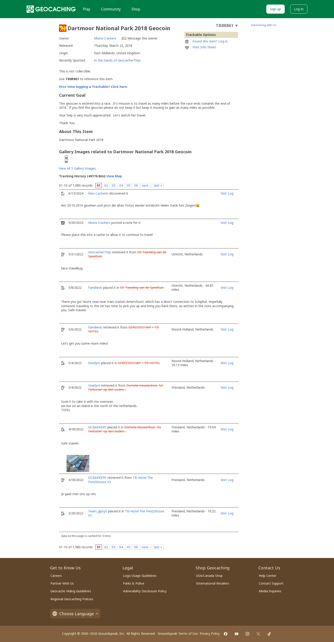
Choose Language (76, 613)
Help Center (267, 575)
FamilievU (95, 287)
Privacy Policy (210, 633)
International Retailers (212, 583)
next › (146, 185)
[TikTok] (269, 634)
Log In (299, 9)
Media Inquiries (270, 591)
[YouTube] (236, 634)
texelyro (94, 363)
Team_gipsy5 (97, 511)
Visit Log (227, 193)
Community (111, 9)
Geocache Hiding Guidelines (70, 591)
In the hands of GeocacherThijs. (117, 60)
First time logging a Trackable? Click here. (93, 86)
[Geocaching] (51, 9)
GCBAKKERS (97, 427)
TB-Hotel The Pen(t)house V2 (126, 513)
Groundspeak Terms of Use (178, 633)
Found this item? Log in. (210, 41)
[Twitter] (258, 634)
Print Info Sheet (204, 47)
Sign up (275, 9)
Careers (56, 575)
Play (86, 9)
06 (136, 185)
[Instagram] (247, 634)
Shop (136, 9)
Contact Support (271, 583)
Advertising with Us (263, 25)
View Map (114, 176)
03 (113, 185)
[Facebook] (225, 634)
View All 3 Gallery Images (77, 168)
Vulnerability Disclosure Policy (145, 591)
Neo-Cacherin (98, 193)
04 (121, 185)
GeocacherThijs (99, 252)
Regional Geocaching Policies (71, 599)
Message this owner (142, 38)
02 (106, 185)
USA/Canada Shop (209, 575)
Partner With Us (62, 583)
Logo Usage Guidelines (140, 575)
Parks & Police (133, 583)
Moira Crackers (105, 38)
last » (158, 185)
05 (128, 185)
